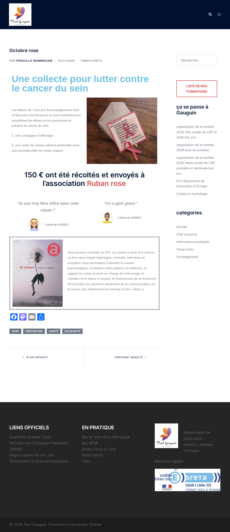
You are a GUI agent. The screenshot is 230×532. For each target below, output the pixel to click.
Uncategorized (187, 257)
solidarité (72, 331)
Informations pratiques (192, 242)
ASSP (15, 331)
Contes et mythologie (192, 194)
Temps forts (91, 60)
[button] (210, 14)
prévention (34, 331)
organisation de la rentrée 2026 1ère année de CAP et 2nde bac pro (196, 132)
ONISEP (15, 449)
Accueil (181, 227)
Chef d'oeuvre (186, 234)
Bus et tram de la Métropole (106, 437)
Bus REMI (90, 443)
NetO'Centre (92, 455)
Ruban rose (106, 183)
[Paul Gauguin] (20, 14)
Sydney (95, 524)
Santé (53, 331)
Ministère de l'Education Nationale (38, 443)
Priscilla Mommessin (34, 60)
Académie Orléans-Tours (30, 437)
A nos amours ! (37, 357)
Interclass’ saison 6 (128, 357)
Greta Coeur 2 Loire (99, 449)
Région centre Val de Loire (31, 455)
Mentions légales (169, 461)
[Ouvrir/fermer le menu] (219, 14)
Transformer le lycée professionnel (38, 461)
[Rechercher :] (196, 60)
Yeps (86, 461)
